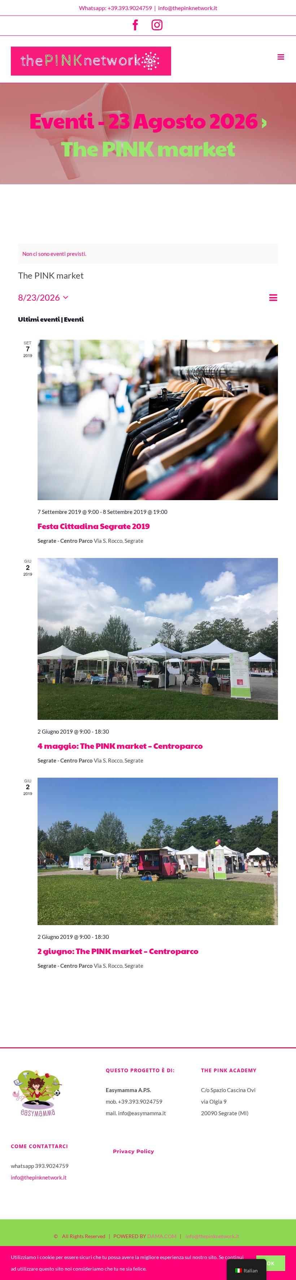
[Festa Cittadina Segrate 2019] (158, 420)
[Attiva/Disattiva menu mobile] (281, 57)
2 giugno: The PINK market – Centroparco (118, 950)
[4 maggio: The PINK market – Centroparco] (158, 639)
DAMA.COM (162, 1236)
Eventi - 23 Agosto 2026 (143, 120)
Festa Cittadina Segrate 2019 (94, 525)
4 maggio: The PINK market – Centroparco (120, 745)
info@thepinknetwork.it (187, 7)
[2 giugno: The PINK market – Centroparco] (158, 851)
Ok (271, 1263)
